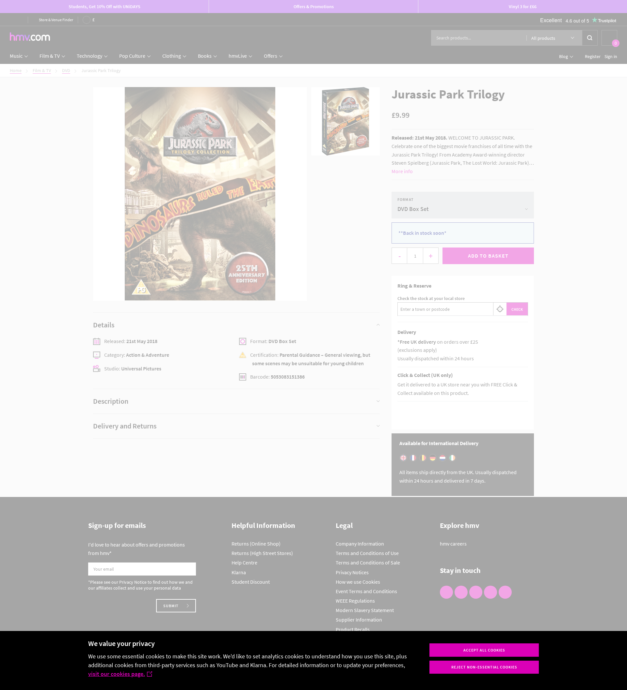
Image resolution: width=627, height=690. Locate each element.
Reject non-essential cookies (484, 667)
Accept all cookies (484, 650)
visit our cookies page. (116, 674)
